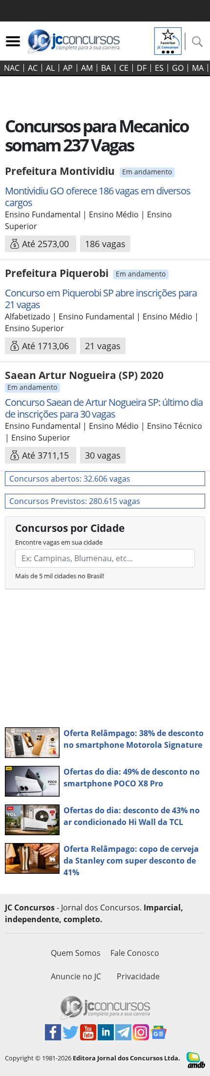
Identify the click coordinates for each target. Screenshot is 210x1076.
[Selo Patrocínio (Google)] (168, 40)
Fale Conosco (134, 953)
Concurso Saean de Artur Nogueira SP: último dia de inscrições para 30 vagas (104, 408)
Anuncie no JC (76, 976)
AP (68, 68)
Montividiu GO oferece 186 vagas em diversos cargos (97, 196)
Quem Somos (76, 953)
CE (123, 68)
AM (87, 68)
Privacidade (138, 976)
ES (159, 68)
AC (33, 68)
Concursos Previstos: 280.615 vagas (74, 501)
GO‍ (178, 68)
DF (142, 68)
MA (198, 68)
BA (106, 68)
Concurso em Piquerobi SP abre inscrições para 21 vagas (101, 298)
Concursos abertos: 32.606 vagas (69, 478)
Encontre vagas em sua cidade (59, 542)
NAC (12, 68)
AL (50, 68)
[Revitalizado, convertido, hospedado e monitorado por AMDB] (196, 1059)
